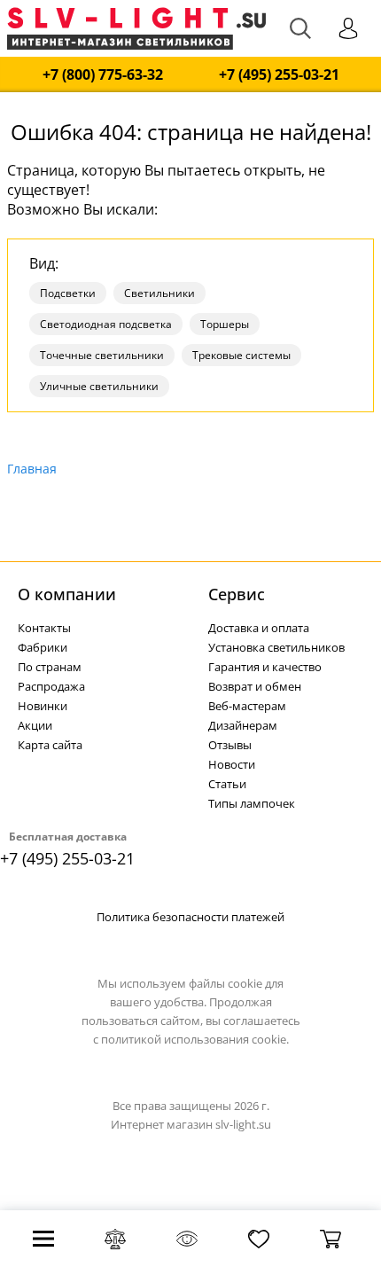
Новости (231, 764)
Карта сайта (50, 745)
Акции (35, 725)
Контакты (44, 628)
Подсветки (68, 293)
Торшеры (224, 324)
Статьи (227, 784)
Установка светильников (276, 647)
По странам (50, 667)
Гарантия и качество (265, 667)
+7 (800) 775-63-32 (103, 75)
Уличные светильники (99, 386)
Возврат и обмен (254, 686)
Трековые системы (241, 355)
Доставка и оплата (258, 628)
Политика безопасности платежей (190, 917)
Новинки (42, 706)
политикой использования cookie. (195, 1039)
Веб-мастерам (247, 706)
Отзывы (230, 745)
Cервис (236, 594)
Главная (32, 468)
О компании (67, 594)
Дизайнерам (242, 725)
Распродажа (51, 686)
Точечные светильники (102, 355)
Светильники (159, 293)
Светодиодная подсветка (106, 324)
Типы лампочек (251, 803)
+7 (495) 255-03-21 (279, 75)
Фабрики (42, 647)
